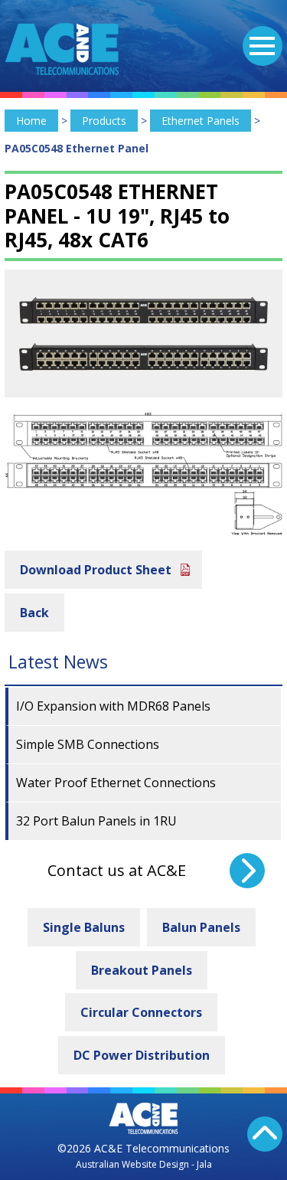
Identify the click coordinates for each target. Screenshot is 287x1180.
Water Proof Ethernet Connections (116, 782)
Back (34, 612)
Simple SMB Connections (87, 744)
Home (31, 120)
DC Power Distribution (141, 1055)
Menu (262, 46)
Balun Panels (201, 927)
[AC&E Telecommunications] (62, 49)
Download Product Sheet (95, 569)
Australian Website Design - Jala (144, 1164)
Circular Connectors (141, 1012)
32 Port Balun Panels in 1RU (96, 820)
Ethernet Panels (200, 120)
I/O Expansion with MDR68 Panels (113, 706)
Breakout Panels (141, 970)
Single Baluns (84, 927)
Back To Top (264, 1134)
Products (104, 120)
